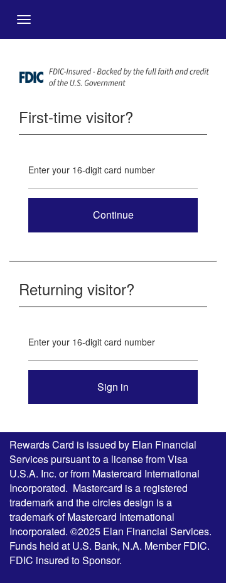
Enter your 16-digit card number (91, 169)
